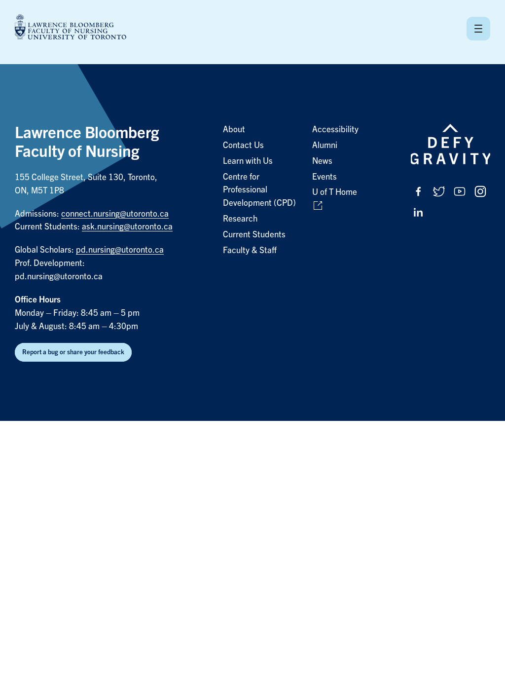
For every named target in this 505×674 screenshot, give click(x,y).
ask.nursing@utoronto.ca (127, 227)
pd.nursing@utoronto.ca (120, 250)
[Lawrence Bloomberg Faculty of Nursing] (70, 28)
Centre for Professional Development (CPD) (259, 190)
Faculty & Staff (250, 250)
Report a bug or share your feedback (73, 352)
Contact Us (243, 145)
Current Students (254, 234)
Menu (478, 28)
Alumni (324, 145)
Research (240, 219)
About (234, 129)
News (322, 161)
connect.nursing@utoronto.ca (115, 214)
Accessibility (335, 129)
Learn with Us (248, 161)
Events (324, 177)
